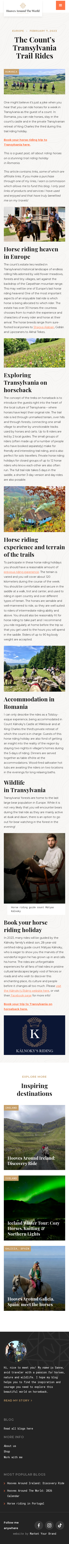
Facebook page (21, 995)
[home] (23, 8)
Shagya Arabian (44, 327)
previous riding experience (21, 572)
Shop (7, 1451)
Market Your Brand (43, 1533)
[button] (60, 5)
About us (10, 1446)
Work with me (13, 1457)
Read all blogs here (18, 1428)
